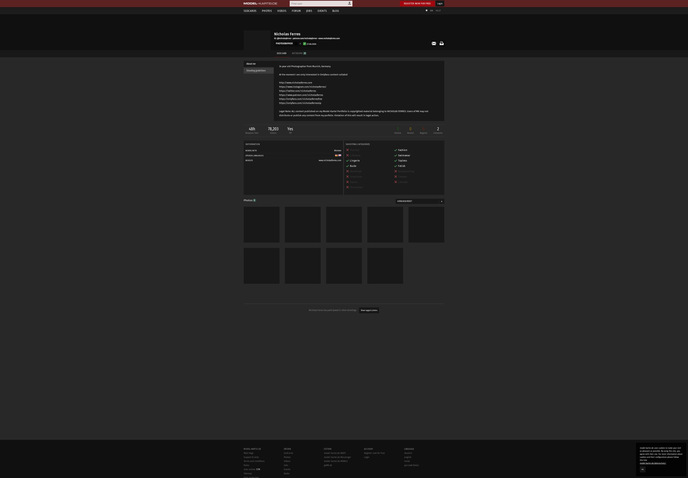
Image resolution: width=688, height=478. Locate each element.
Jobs (309, 11)
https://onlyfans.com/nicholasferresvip (300, 103)
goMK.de (328, 465)
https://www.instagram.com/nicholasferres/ (302, 86)
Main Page (249, 453)
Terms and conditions (254, 461)
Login (440, 3)
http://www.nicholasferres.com (295, 82)
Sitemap (248, 473)
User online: (252, 469)
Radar (287, 473)
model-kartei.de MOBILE (336, 461)
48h (251, 130)
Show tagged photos (369, 310)
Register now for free (417, 3)
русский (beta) (411, 465)
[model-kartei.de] (260, 3)
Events (322, 11)
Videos (281, 11)
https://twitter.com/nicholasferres (297, 91)
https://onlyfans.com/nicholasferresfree (300, 99)
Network (298, 53)
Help (438, 10)
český (407, 461)
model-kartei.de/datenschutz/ (653, 463)
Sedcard (282, 53)
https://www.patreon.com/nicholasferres (301, 95)
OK (643, 469)
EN (431, 10)
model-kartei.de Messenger (337, 457)
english (407, 457)
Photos (267, 11)
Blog (335, 11)
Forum (296, 11)
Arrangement (404, 201)
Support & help (251, 457)
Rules (246, 465)
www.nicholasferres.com (330, 160)
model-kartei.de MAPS (335, 453)
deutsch (408, 453)
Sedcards (250, 11)
